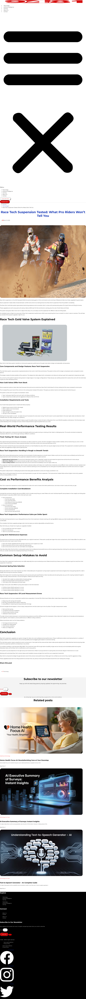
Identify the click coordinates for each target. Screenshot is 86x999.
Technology (7, 5)
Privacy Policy (7, 943)
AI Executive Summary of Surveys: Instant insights (20, 821)
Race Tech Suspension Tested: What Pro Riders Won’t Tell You (43, 214)
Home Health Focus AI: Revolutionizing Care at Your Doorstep (24, 760)
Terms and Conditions (8, 942)
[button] (43, 100)
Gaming (6, 8)
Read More (2, 766)
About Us (6, 10)
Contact (6, 11)
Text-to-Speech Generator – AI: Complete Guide (18, 883)
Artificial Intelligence (9, 7)
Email (1, 689)
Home (4, 204)
